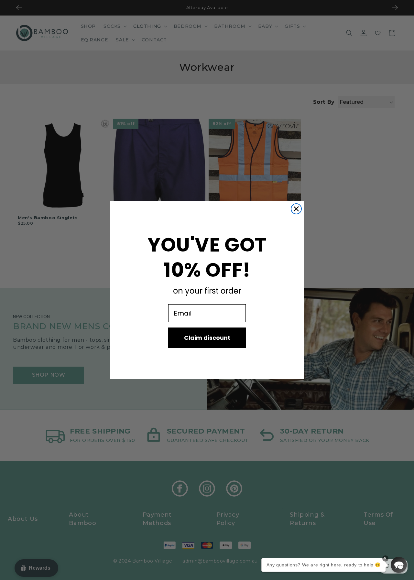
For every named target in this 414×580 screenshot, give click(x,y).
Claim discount (207, 338)
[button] (399, 565)
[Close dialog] (296, 209)
